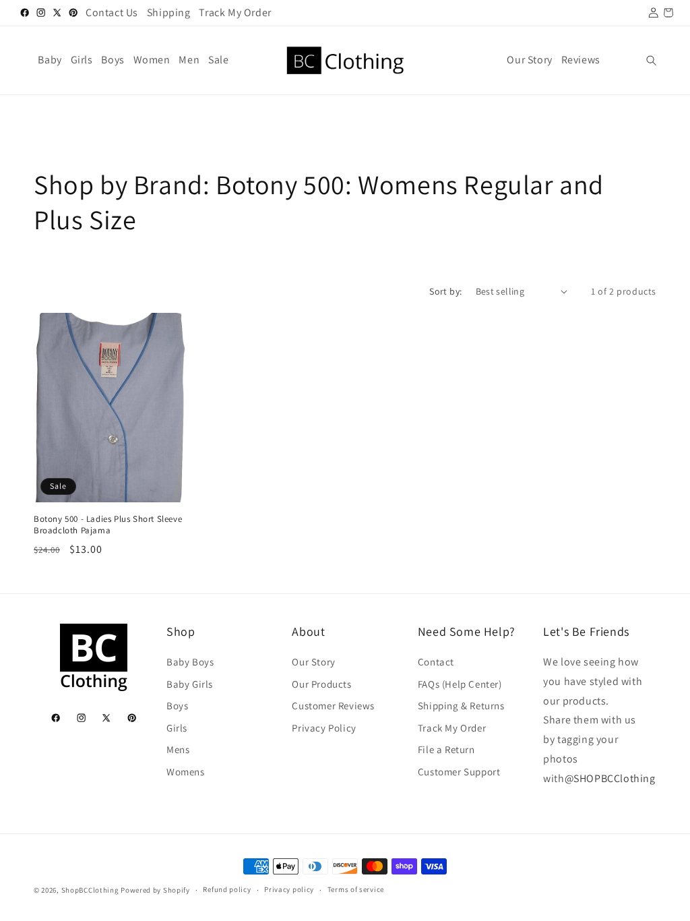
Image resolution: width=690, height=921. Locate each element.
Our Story (313, 661)
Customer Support (459, 771)
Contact (436, 661)
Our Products (321, 684)
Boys (177, 705)
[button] (651, 60)
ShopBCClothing (90, 890)
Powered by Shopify (155, 890)
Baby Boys (190, 661)
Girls (176, 727)
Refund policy (227, 889)
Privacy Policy (324, 727)
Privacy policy (289, 889)
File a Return (446, 749)
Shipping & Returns (461, 705)
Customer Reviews (333, 705)
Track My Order (452, 727)
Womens (185, 771)
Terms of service (355, 889)
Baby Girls (189, 684)
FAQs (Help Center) (460, 684)
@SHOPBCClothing (610, 778)
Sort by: (445, 291)
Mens (177, 749)
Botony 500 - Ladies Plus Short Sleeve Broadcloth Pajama (108, 525)
